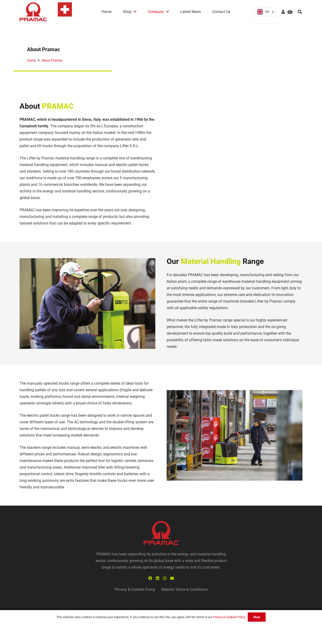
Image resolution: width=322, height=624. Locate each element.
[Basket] (290, 12)
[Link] (46, 11)
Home (31, 60)
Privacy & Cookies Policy (135, 589)
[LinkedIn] (157, 578)
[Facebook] (150, 578)
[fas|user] (283, 11)
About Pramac (52, 60)
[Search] (300, 12)
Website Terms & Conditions (184, 589)
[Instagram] (164, 578)
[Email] (172, 578)
